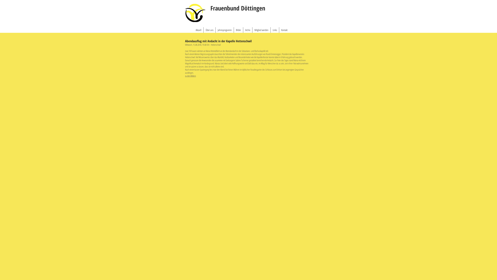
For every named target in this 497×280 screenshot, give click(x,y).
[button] (209, 30)
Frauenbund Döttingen (237, 8)
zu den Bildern (190, 75)
